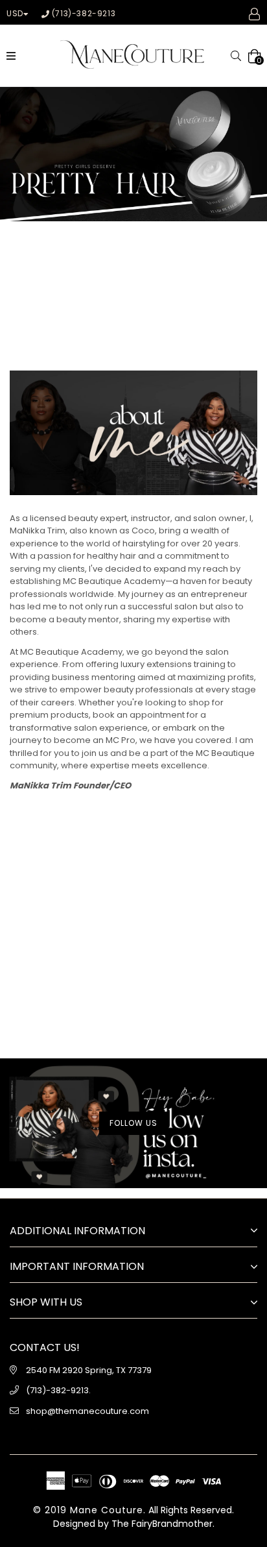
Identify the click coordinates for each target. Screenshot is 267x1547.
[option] (133, 154)
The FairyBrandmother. (163, 1523)
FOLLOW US (133, 1122)
